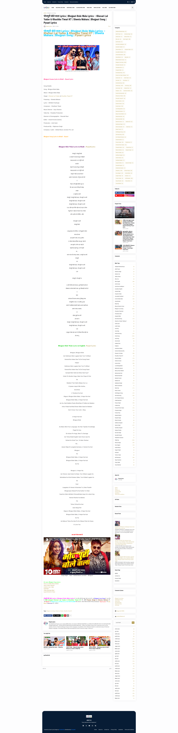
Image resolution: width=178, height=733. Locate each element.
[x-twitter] (129, 2)
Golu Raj (118, 80)
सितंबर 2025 (124, 648)
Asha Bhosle (119, 57)
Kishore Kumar (120, 103)
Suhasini (127, 175)
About (116, 488)
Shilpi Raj (119, 170)
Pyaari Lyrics (83, 35)
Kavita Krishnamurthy (121, 93)
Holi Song (128, 85)
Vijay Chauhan (119, 180)
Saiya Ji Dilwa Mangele (49, 585)
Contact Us (54, 2)
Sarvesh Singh (129, 162)
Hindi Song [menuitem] (89, 7)
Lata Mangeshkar (120, 108)
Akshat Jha (119, 36)
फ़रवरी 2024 (124, 693)
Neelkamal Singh (120, 124)
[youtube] (132, 2)
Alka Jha (118, 39)
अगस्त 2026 (124, 629)
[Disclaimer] (120, 198)
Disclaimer (66, 2)
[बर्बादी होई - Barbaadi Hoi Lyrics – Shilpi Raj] (54, 641)
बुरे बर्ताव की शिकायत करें (120, 616)
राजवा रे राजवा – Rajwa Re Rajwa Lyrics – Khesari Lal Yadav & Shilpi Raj (75, 648)
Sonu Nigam (119, 173)
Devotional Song (120, 72)
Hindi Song (119, 85)
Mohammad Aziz (120, 116)
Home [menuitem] (53, 7)
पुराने (110, 668)
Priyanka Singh (120, 147)
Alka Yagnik (126, 39)
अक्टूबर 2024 (124, 676)
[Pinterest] (65, 615)
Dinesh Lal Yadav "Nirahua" (122, 75)
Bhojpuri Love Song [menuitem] (60, 7)
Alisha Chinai (127, 36)
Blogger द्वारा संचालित (120, 611)
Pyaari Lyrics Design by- (54, 729)
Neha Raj (129, 126)
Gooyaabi (73, 729)
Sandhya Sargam (120, 160)
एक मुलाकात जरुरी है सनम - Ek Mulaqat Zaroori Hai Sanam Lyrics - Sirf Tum (124, 213)
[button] (132, 7)
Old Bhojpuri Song (120, 131)
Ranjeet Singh (129, 149)
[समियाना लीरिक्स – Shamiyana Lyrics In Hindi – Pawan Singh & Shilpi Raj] (99, 641)
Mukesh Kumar (120, 121)
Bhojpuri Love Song (51, 13)
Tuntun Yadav (119, 178)
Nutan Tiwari (119, 129)
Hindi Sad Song (120, 82)
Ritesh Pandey (119, 152)
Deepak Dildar (119, 70)
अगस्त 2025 (124, 651)
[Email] (68, 615)
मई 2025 (124, 658)
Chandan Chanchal (120, 64)
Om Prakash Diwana (121, 137)
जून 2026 (124, 631)
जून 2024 (124, 683)
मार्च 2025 (124, 663)
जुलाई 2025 (124, 653)
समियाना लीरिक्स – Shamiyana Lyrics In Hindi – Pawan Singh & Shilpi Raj (99, 648)
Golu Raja (126, 80)
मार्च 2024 (124, 690)
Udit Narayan (129, 178)
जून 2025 (124, 656)
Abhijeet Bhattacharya (121, 31)
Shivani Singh (128, 170)
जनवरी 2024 (124, 695)
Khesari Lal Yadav (55, 33)
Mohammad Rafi (120, 119)
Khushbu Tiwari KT (81, 33)
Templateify (61, 729)
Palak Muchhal (119, 139)
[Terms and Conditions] (129, 198)
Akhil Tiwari (119, 34)
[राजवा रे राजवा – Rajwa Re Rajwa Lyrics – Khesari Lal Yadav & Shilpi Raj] (77, 641)
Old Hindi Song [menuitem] (112, 7)
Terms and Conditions (74, 2)
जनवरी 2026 (124, 638)
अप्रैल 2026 (124, 633)
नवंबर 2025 (124, 643)
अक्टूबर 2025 (124, 646)
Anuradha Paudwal (121, 52)
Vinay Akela (128, 180)
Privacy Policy (60, 2)
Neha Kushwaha (120, 126)
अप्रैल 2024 (124, 688)
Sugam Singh (119, 175)
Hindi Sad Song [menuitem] (97, 7)
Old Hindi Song (120, 134)
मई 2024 (124, 685)
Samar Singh (119, 157)
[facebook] (127, 2)
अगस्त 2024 (124, 681)
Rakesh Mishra (120, 149)
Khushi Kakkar (120, 101)
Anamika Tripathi (120, 46)
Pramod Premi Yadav (121, 144)
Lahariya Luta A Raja (49, 587)
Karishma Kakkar (128, 90)
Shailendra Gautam (120, 168)
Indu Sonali (119, 88)
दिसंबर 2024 (124, 671)
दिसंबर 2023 (124, 698)
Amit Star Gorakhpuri (121, 44)
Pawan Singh (119, 142)
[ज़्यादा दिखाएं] (70, 615)
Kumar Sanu (119, 106)
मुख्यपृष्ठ (45, 13)
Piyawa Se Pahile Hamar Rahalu (51, 583)
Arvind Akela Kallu (120, 54)
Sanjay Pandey (119, 162)
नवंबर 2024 (124, 673)
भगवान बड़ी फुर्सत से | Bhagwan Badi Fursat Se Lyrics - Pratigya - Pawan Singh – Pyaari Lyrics (128, 247)
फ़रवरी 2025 (124, 666)
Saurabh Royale (120, 165)
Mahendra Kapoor (120, 111)
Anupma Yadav (129, 49)
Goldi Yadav (127, 77)
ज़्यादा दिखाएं (120, 479)
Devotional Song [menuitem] (70, 7)
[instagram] (92, 726)
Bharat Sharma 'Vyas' (121, 59)
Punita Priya (129, 147)
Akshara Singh (128, 34)
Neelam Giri (129, 121)
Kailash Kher (127, 88)
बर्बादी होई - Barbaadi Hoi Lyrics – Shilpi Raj (53, 647)
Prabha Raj (129, 142)
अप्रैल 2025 (124, 661)
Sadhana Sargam (120, 155)
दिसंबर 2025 (124, 641)
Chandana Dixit (120, 67)
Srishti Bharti (128, 173)
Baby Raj (127, 57)
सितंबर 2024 (124, 678)
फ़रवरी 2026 (124, 636)
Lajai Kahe (46, 588)
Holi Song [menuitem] (104, 7)
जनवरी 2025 (124, 668)
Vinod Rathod (119, 183)
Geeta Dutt (119, 77)
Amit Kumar (119, 41)
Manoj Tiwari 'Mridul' (121, 113)
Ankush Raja (119, 49)
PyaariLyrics (90, 147)
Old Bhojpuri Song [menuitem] (80, 7)
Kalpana (118, 90)
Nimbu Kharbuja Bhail (49, 590)
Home (45, 2)
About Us (49, 2)
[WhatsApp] (62, 615)
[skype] (95, 726)
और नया (44, 668)
